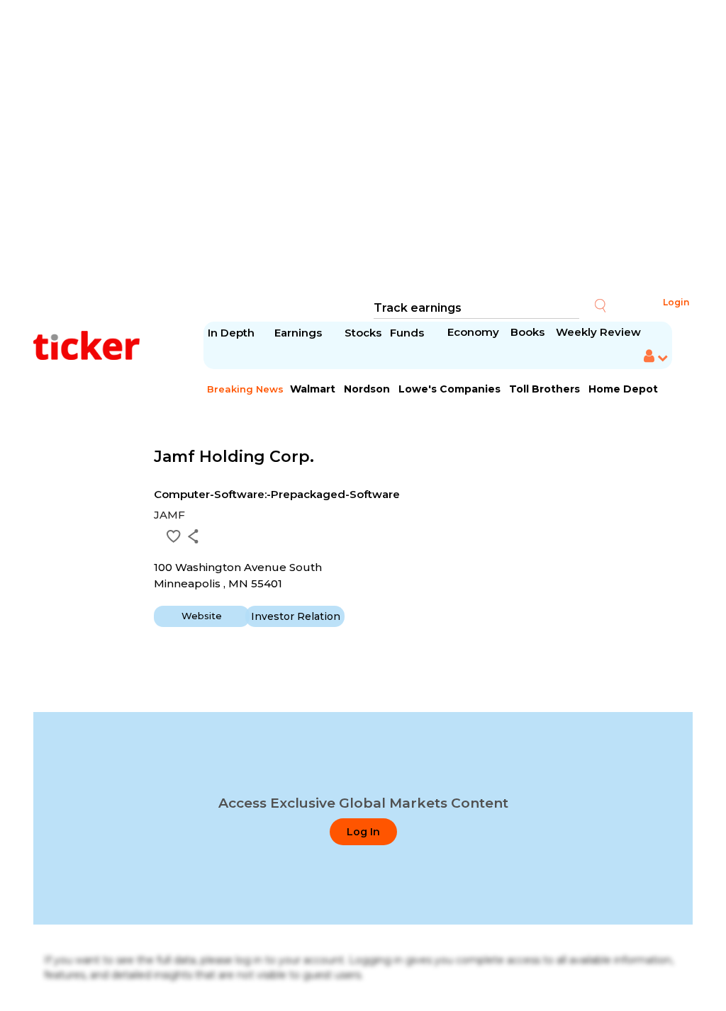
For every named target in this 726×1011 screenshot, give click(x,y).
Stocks (363, 332)
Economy (473, 332)
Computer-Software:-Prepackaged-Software (277, 494)
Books (527, 332)
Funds (408, 332)
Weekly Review (598, 332)
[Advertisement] (363, 149)
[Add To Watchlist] (173, 536)
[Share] (193, 536)
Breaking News (245, 389)
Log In (363, 831)
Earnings (299, 332)
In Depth (231, 332)
